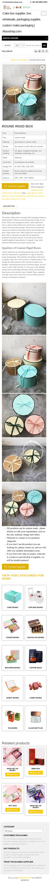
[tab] (10, 206)
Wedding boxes (37, 190)
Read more (13, 774)
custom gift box (32, 196)
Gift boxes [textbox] (24, 831)
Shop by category (10, 38)
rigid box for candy (18, 199)
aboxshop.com (25, 878)
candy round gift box (17, 196)
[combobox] (25, 830)
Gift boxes (23, 60)
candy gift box (31, 193)
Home (13, 60)
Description (9, 206)
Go (44, 45)
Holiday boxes (7, 193)
